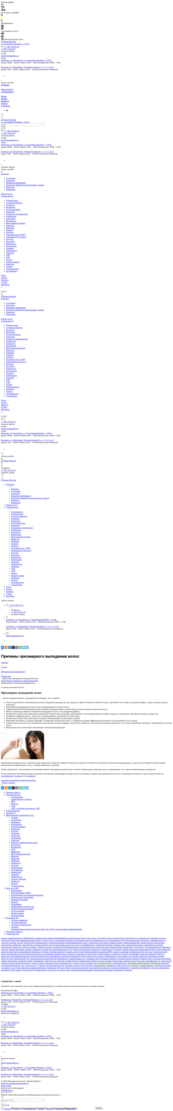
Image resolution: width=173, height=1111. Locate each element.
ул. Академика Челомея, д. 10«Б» (15, 44)
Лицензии (10, 180)
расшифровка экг (153, 961)
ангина (4, 938)
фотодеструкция (64, 968)
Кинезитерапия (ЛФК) (21, 893)
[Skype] (23, 647)
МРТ (13, 802)
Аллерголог (16, 820)
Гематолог (10, 212)
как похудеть (24, 947)
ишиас (15, 947)
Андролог (10, 205)
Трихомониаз (99, 965)
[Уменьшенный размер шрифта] (2, 4)
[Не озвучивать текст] (2, 37)
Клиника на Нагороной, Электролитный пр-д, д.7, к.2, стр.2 (27, 1000)
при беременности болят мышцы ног (70, 959)
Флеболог (10, 264)
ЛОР (13, 849)
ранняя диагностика (114, 961)
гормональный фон (131, 943)
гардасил (5, 943)
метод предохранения (160, 949)
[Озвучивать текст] (2, 34)
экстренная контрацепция (82, 970)
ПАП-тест (160, 954)
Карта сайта (6, 1086)
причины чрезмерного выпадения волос (18, 780)
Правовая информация (16, 183)
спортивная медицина (159, 963)
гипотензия (93, 943)
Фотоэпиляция (17, 916)
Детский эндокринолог (21, 925)
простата (53, 961)
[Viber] (16, 647)
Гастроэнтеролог (13, 209)
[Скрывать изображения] (2, 29)
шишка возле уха (43, 970)
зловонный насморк (134, 945)
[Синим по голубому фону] (2, 21)
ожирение (124, 952)
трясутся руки (123, 965)
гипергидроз (29, 943)
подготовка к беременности (105, 956)
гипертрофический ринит (76, 943)
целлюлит (155, 968)
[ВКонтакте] (7, 110)
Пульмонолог (17, 870)
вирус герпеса (43, 940)
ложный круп (107, 949)
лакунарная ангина (153, 947)
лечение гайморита (33, 949)
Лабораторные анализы (21, 799)
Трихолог (10, 253)
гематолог (18, 776)
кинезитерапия (85, 947)
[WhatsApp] (20, 647)
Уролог (9, 260)
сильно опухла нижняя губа (85, 963)
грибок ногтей (146, 943)
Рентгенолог (11, 246)
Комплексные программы (22, 897)
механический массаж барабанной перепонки (21, 952)
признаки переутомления (97, 959)
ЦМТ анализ (16, 970)
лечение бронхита (16, 949)
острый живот (103, 954)
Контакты (5, 106)
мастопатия (135, 949)
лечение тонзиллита (81, 949)
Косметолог (11, 221)
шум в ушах (65, 970)
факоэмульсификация (30, 968)
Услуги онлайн (17, 911)
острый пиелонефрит (130, 954)
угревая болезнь (146, 965)
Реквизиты (10, 189)
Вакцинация (16, 890)
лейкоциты (166, 947)
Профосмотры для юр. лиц (22, 906)
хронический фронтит (141, 968)
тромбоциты (111, 965)
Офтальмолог (17, 868)
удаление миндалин (162, 965)
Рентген (14, 804)
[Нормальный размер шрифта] (2, 7)
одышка (116, 952)
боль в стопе (124, 938)
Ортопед (10, 232)
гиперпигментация (56, 943)
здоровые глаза (118, 945)
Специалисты (7, 92)
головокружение (115, 943)
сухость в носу (30, 965)
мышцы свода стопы (75, 952)
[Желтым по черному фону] (2, 18)
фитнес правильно (48, 968)
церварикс (5, 970)
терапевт (31, 776)
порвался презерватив (148, 956)
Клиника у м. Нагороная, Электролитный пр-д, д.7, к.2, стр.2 (27, 67)
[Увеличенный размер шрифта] (3, 10)
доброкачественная (103, 945)
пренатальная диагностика (41, 959)
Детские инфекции (19, 920)
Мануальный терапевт (15, 223)
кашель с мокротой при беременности (61, 947)
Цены (3, 96)
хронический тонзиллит (99, 968)
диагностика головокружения (35, 945)
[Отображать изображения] (2, 26)
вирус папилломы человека (61, 940)
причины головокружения (120, 959)
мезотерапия (145, 949)
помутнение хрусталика (127, 956)
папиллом (5, 956)
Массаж (14, 902)
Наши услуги (7, 89)
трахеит (77, 965)
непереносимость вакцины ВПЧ (98, 952)
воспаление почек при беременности (90, 940)
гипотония (103, 943)
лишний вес (96, 949)
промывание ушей (41, 961)
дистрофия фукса (87, 945)
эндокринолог (7, 776)
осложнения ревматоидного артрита (59, 954)
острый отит (115, 954)
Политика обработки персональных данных (25, 185)
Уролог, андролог (18, 879)
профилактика (72, 961)
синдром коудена (104, 963)
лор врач (117, 949)
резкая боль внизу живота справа (29, 963)
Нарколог (10, 225)
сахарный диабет (51, 963)
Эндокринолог (12, 269)
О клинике (10, 178)
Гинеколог (15, 836)
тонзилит (69, 965)
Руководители (12, 200)
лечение (4, 949)
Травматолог (11, 251)
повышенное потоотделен (81, 956)
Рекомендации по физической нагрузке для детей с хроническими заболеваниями (46, 929)
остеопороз (80, 954)
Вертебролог (16, 824)
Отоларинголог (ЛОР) (15, 235)
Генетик (14, 831)
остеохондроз (91, 954)
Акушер (14, 817)
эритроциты (118, 970)
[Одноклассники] (6, 647)
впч (127, 940)
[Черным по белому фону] (2, 15)
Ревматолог (11, 244)
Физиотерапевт (12, 262)
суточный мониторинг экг (12, 965)
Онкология (16, 863)
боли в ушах (85, 938)
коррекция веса (116, 947)
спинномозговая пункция (138, 963)
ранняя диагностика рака (134, 961)
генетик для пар (16, 943)
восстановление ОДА (115, 940)
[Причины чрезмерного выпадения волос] (19, 681)
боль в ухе (134, 938)
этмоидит (128, 970)
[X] (13, 647)
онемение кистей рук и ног (141, 952)
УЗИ (8, 257)
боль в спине (112, 938)
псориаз (101, 961)
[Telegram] (27, 647)
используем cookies (69, 1108)
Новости (5, 101)
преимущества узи (22, 959)
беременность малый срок (68, 938)
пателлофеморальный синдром (23, 956)
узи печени (16, 968)
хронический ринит (80, 968)
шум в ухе (55, 970)
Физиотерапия (17, 913)
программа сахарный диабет (20, 961)
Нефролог (15, 861)
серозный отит (65, 963)
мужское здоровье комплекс (53, 952)
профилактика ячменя (88, 961)
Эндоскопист (11, 271)
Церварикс (165, 968)
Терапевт (10, 248)
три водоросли (87, 965)
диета (77, 945)
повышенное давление (59, 956)
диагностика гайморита (11, 945)
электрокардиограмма (103, 970)
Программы (16, 904)
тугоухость (134, 965)
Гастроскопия (17, 797)
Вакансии (10, 187)
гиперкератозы (41, 943)
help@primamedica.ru (10, 56)
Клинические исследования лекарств (27, 895)
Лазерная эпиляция (19, 900)
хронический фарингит (121, 968)
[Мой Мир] (9, 647)
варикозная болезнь (28, 940)
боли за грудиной (99, 938)
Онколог (10, 230)
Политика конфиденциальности (15, 1083)
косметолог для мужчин (133, 947)
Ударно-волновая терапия (22, 909)
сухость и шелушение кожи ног (51, 965)
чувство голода (28, 970)
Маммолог (15, 852)
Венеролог (10, 207)
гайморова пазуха (158, 940)
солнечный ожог (119, 963)
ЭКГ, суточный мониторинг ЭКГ (25, 808)
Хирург (9, 266)
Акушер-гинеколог (14, 203)
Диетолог (15, 840)
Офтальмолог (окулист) (16, 237)
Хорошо (99, 1108)
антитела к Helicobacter (24, 938)
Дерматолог (11, 216)
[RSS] (2, 650)
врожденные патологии (139, 940)
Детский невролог (19, 922)
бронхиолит (144, 938)
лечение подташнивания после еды (57, 949)
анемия (11, 938)
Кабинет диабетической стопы (24, 843)
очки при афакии (147, 954)
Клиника (5, 85)
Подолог (10, 239)
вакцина (15, 940)
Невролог (10, 228)
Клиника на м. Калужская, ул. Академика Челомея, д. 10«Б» (27, 993)
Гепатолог (15, 833)
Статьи (4, 103)
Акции (4, 99)
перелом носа (43, 956)
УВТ (8, 255)
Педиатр (14, 927)
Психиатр (10, 241)
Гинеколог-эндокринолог (17, 214)
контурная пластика (100, 947)
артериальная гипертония (46, 938)
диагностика (158, 943)
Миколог (15, 856)
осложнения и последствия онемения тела (24, 954)
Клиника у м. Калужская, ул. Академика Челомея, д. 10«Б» (26, 60)
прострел (61, 961)
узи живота (6, 968)
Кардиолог (10, 219)
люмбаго (125, 949)
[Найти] (3, 127)
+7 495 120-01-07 (12, 47)
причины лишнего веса (142, 959)
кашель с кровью (37, 947)
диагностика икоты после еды (61, 945)
